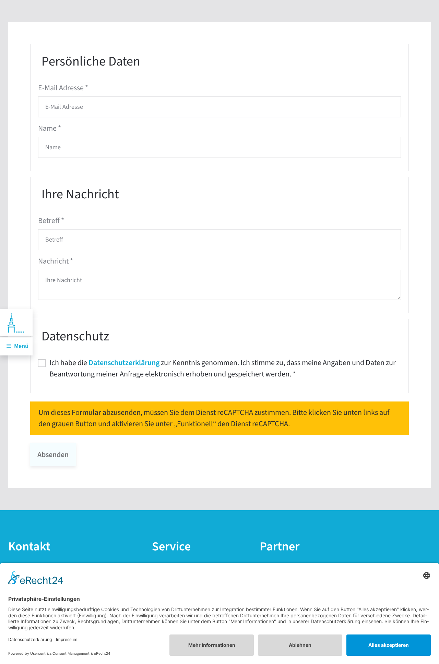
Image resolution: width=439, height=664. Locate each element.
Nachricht (55, 261)
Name (49, 128)
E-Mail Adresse (63, 87)
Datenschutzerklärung (123, 362)
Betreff (51, 220)
